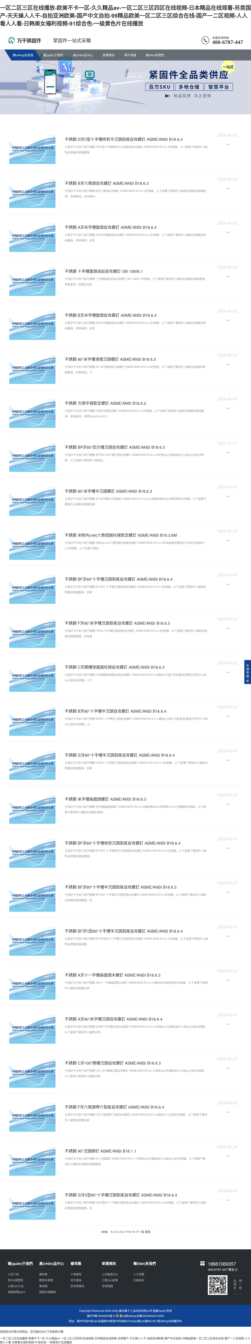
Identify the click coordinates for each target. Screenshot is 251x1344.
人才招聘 (138, 1274)
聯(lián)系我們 (155, 55)
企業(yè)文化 (16, 1286)
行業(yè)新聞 (110, 1280)
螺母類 (43, 1286)
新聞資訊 (109, 55)
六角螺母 (76, 1274)
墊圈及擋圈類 (47, 1292)
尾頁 (147, 1232)
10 (133, 1232)
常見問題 (107, 1286)
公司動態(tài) (110, 1274)
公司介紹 (13, 1274)
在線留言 (138, 1280)
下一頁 (140, 1232)
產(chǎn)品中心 (83, 55)
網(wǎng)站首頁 (23, 55)
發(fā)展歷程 (15, 1280)
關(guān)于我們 (53, 55)
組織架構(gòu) (16, 1292)
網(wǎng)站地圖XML (169, 1321)
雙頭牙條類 (46, 1280)
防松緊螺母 (77, 1286)
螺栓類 (43, 1274)
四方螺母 (76, 1280)
